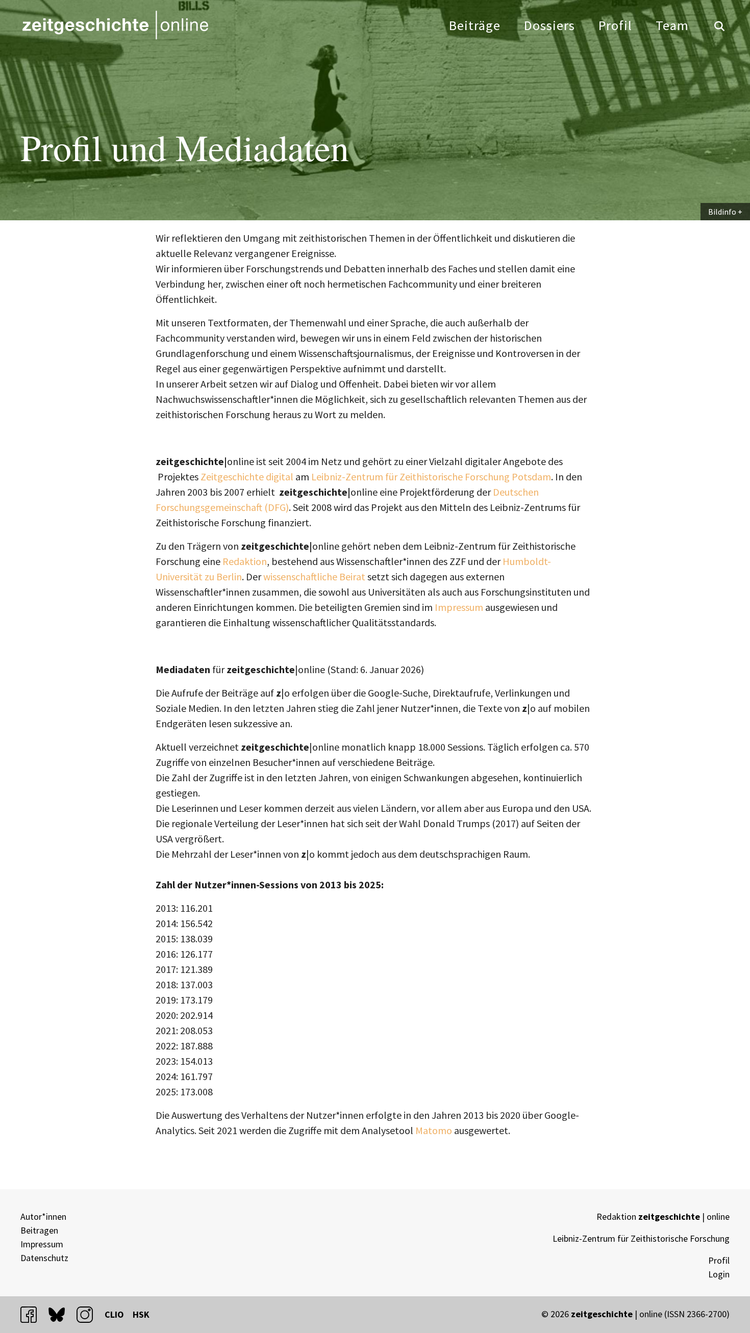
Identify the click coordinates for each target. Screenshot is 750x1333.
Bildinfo (722, 212)
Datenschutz (44, 1258)
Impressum (459, 607)
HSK (141, 1314)
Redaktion (244, 561)
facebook (33, 1314)
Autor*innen (43, 1216)
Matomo (433, 1130)
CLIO (114, 1314)
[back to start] (114, 25)
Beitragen (39, 1230)
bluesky (61, 1314)
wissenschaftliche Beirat (314, 576)
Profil (615, 25)
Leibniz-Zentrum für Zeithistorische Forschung (641, 1238)
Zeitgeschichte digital (247, 476)
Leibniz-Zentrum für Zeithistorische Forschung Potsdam (431, 476)
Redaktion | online (663, 1216)
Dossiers (549, 25)
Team (672, 25)
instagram (89, 1314)
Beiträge (475, 25)
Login (719, 1274)
